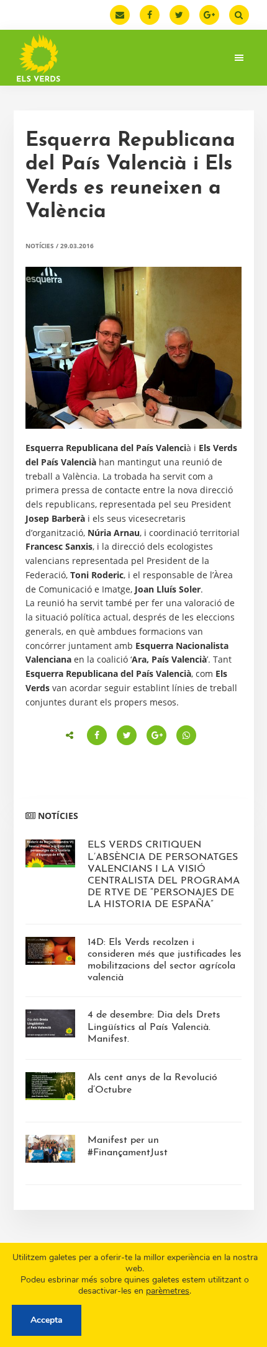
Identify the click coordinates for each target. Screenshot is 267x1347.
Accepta (46, 1320)
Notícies (39, 245)
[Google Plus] (209, 15)
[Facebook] (150, 15)
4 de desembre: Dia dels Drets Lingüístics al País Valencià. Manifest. (154, 1027)
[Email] (120, 15)
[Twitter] (179, 15)
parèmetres (167, 1291)
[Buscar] (239, 15)
